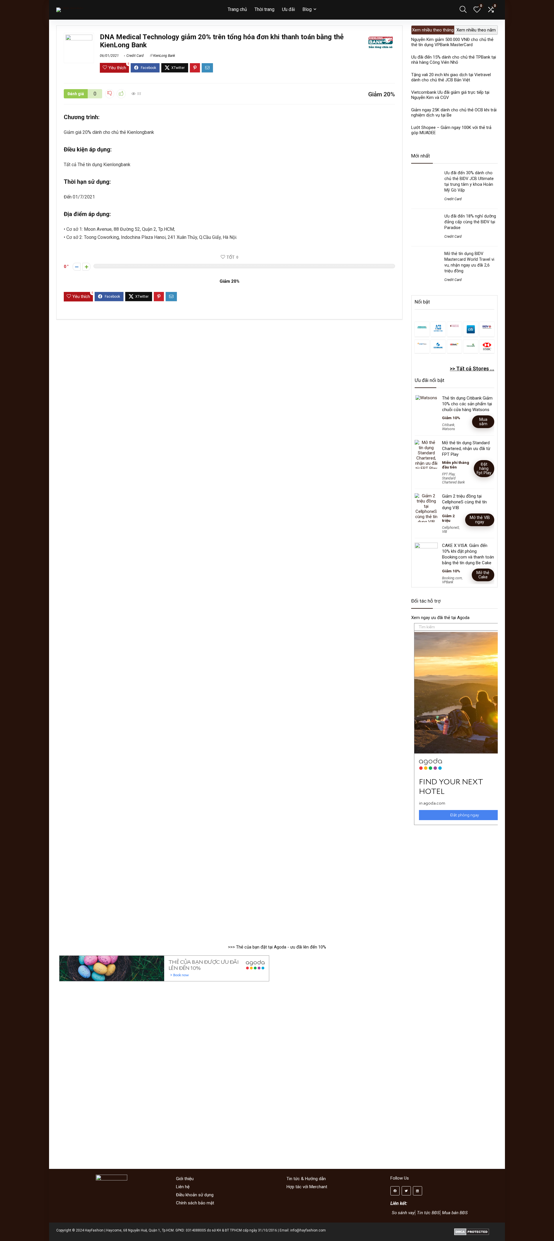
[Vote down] (77, 267)
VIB (444, 532)
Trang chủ (237, 9)
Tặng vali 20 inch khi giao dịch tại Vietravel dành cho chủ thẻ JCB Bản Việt (451, 77)
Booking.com (452, 578)
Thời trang (264, 9)
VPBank (447, 582)
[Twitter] (406, 1190)
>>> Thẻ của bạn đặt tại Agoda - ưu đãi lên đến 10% (277, 947)
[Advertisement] (454, 882)
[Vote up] (86, 267)
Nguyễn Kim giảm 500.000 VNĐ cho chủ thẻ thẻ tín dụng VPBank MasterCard (452, 42)
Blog (307, 9)
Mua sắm (483, 421)
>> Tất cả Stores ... (472, 368)
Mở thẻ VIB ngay (480, 519)
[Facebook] (395, 1190)
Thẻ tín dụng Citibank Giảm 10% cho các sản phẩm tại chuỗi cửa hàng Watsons (467, 403)
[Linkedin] (417, 1190)
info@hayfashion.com (308, 1230)
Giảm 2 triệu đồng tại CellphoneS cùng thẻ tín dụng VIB (464, 502)
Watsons (448, 429)
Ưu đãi (288, 9)
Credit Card (135, 56)
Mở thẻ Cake (482, 574)
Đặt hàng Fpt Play (484, 468)
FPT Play (448, 474)
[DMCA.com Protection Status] (471, 1230)
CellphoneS (450, 528)
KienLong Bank (164, 56)
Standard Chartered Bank (453, 480)
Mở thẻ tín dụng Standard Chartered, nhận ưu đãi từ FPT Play (466, 448)
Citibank (448, 425)
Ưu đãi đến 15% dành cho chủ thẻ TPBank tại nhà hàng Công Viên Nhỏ (453, 60)
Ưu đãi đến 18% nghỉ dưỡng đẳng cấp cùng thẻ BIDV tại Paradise (470, 222)
